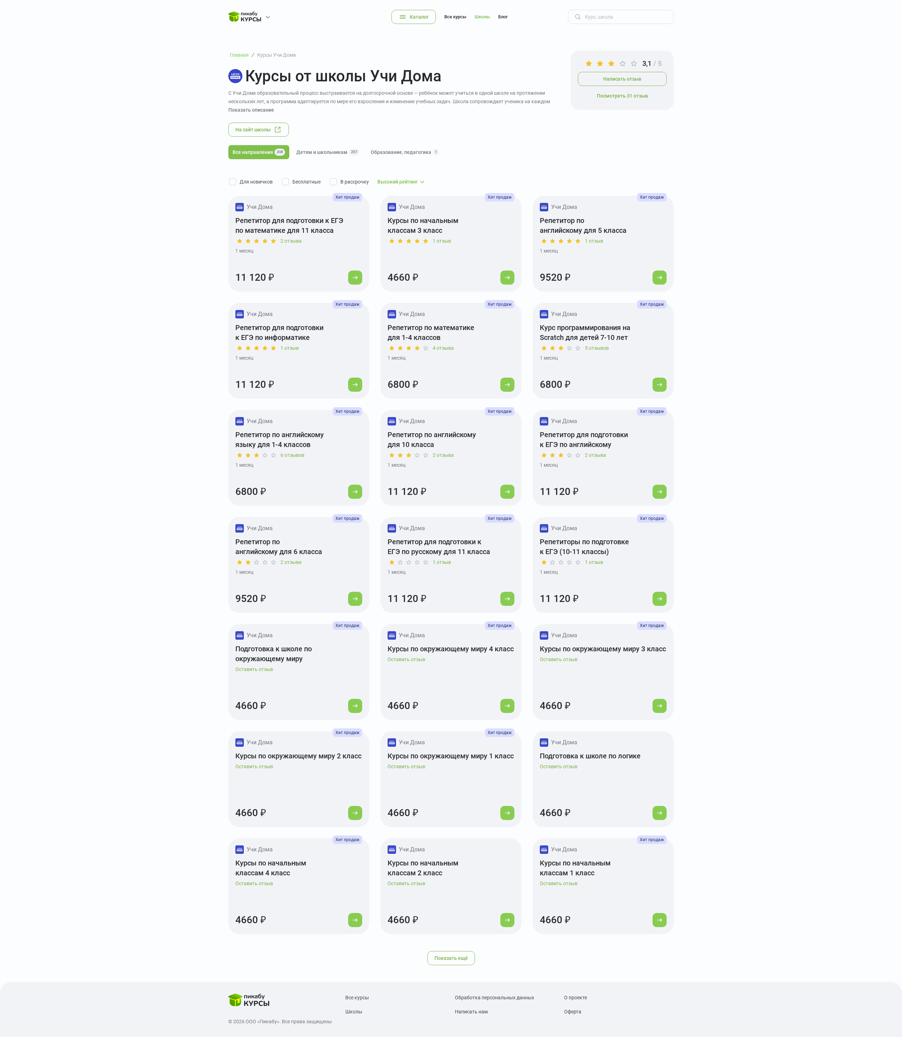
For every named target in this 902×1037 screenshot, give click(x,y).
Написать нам (471, 1011)
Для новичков (256, 182)
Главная (239, 55)
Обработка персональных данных (494, 997)
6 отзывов (292, 455)
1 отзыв (442, 241)
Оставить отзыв (254, 669)
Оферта (572, 1011)
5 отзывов (597, 348)
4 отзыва (443, 348)
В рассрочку (354, 182)
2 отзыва (291, 241)
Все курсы (455, 16)
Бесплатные (306, 182)
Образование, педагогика (404, 152)
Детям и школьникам (326, 152)
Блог (503, 16)
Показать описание (251, 110)
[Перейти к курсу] (355, 278)
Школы (482, 16)
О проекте (575, 997)
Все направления (258, 152)
